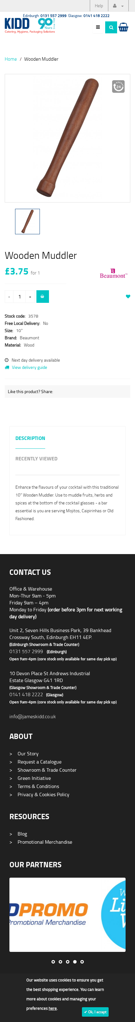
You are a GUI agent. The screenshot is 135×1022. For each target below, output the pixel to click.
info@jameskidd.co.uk (32, 716)
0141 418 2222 (26, 694)
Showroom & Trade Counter (43, 769)
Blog (18, 833)
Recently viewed (36, 459)
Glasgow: (89, 15)
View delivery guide (29, 367)
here (53, 1008)
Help (99, 5)
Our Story (24, 753)
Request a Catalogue (35, 761)
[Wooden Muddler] (67, 138)
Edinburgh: (45, 15)
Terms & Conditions (34, 786)
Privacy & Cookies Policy (39, 794)
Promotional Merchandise (40, 841)
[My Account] (118, 5)
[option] (67, 141)
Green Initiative (30, 778)
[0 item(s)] (123, 33)
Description (30, 439)
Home (11, 59)
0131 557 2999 (26, 651)
